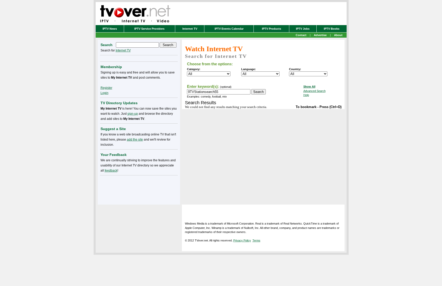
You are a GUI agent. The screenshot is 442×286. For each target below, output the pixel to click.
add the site (135, 139)
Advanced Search (314, 90)
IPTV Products (271, 28)
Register (106, 88)
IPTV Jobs (303, 28)
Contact (301, 35)
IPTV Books (331, 28)
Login (104, 93)
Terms (256, 240)
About (338, 35)
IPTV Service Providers (149, 28)
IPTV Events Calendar (229, 28)
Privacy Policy (242, 240)
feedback (111, 170)
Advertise (320, 35)
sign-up (132, 113)
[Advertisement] (139, 188)
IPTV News (110, 28)
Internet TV (189, 28)
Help (306, 95)
